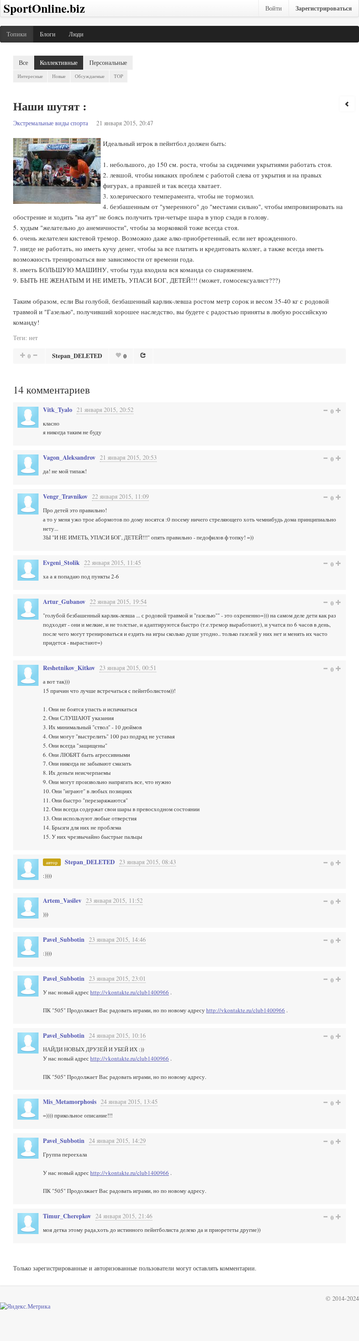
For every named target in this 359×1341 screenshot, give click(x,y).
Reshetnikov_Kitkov (69, 667)
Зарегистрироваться (324, 8)
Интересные (30, 76)
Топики (17, 34)
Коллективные (58, 62)
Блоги (48, 34)
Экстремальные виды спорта (50, 123)
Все (23, 62)
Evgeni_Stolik (61, 562)
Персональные (108, 62)
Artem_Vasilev (62, 900)
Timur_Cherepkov (67, 1215)
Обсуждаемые (90, 76)
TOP (118, 76)
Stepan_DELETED (77, 355)
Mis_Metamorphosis (69, 1101)
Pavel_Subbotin (63, 939)
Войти (273, 8)
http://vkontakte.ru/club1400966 (129, 992)
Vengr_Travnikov (65, 496)
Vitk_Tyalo (57, 409)
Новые (59, 76)
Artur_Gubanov (64, 601)
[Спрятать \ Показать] (347, 103)
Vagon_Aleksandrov (69, 457)
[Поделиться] (143, 355)
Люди (76, 34)
